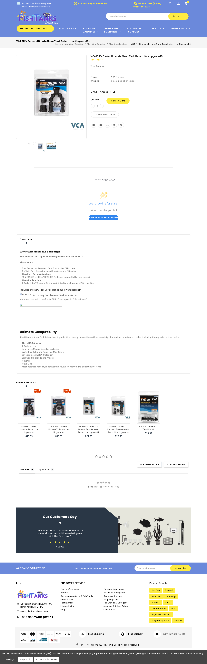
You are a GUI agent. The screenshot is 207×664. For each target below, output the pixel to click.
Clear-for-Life (159, 608)
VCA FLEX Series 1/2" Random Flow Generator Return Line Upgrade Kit (118, 429)
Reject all (25, 659)
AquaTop (171, 596)
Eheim (168, 602)
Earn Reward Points (174, 634)
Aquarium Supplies (134, 30)
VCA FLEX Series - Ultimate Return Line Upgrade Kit (29, 429)
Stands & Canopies (89, 30)
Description (26, 239)
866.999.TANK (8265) (37, 617)
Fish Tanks (66, 28)
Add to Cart (29, 440)
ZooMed (169, 590)
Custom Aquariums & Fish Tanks (77, 596)
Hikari (173, 608)
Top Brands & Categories (116, 602)
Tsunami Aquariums (114, 589)
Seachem (156, 596)
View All (178, 620)
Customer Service (113, 596)
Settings (10, 659)
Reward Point (67, 599)
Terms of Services (70, 589)
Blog (63, 609)
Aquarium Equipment (111, 30)
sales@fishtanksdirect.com (34, 611)
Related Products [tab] (26, 382)
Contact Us (109, 609)
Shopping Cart (111, 599)
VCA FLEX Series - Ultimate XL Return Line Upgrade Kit (59, 429)
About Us (65, 592)
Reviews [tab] (24, 469)
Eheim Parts (179, 28)
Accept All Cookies (46, 659)
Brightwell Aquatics (161, 614)
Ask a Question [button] (151, 464)
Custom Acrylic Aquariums (90, 3)
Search (178, 16)
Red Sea (156, 590)
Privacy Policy (67, 606)
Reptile (156, 28)
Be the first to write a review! (103, 217)
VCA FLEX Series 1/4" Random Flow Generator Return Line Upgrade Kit (89, 429)
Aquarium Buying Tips (114, 592)
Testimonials (67, 602)
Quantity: (95, 100)
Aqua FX (156, 602)
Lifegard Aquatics (160, 620)
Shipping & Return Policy (116, 606)
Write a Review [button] (177, 464)
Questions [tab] (44, 469)
